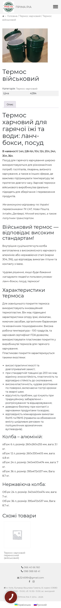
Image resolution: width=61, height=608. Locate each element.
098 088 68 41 (32, 571)
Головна (12, 16)
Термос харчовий (30, 16)
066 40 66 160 (32, 567)
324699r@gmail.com (32, 577)
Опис (10, 104)
